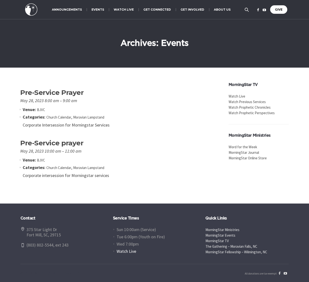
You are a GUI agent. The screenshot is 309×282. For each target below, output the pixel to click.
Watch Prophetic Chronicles (250, 107)
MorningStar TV (217, 241)
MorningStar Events (220, 235)
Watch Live (237, 96)
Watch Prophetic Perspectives (252, 113)
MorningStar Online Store (248, 158)
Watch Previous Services (247, 101)
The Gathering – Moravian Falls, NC (231, 246)
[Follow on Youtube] (264, 9)
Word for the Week (243, 147)
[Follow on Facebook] (258, 9)
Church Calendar (58, 117)
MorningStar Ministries (222, 229)
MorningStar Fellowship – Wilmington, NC (236, 252)
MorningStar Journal (244, 152)
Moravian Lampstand (88, 117)
